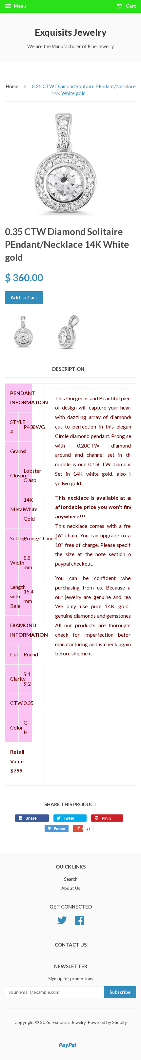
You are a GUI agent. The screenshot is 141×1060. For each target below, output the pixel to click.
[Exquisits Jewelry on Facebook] (79, 922)
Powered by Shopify (107, 1022)
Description (68, 369)
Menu (19, 6)
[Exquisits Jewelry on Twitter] (62, 922)
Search (70, 879)
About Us (70, 888)
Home (12, 86)
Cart (130, 6)
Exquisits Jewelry (71, 32)
